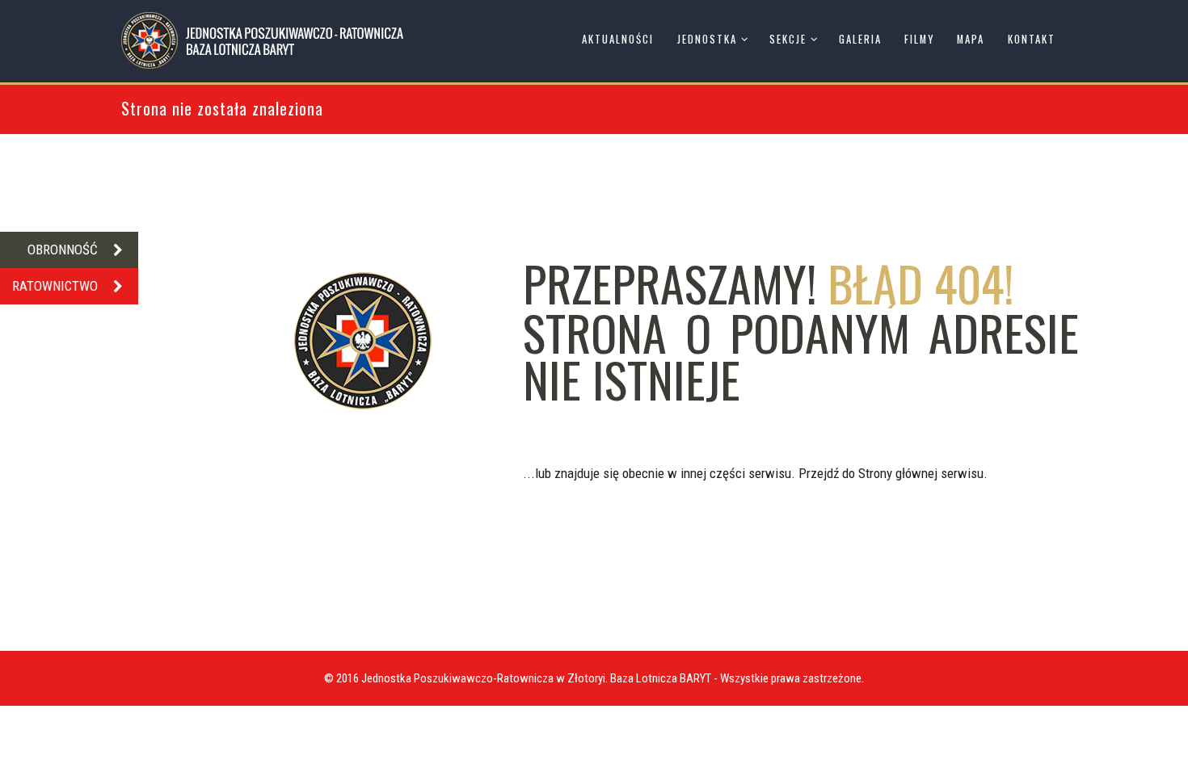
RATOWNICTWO (55, 286)
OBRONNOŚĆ (62, 249)
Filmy (919, 39)
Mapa (970, 39)
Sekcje (788, 39)
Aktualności (618, 39)
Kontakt (1031, 39)
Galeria (860, 39)
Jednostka (707, 39)
